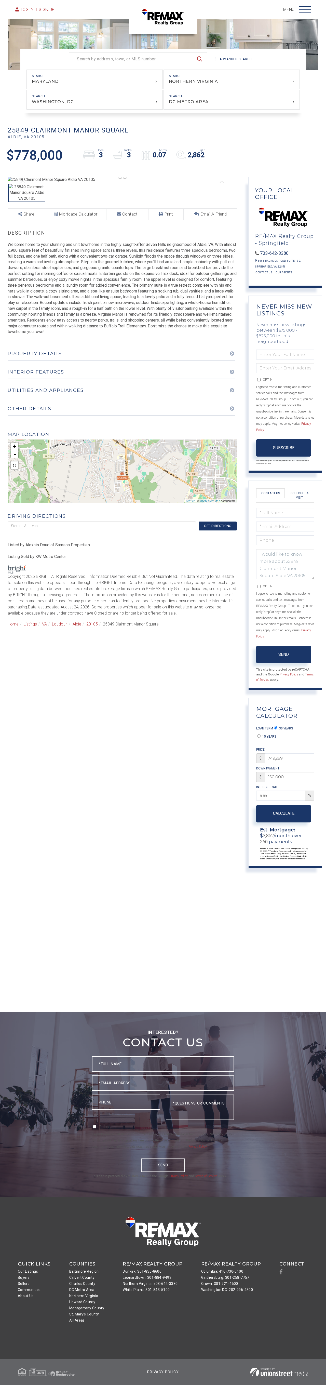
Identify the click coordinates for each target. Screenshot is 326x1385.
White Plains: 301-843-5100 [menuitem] (146, 1290)
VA (44, 624)
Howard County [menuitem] (82, 1302)
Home (13, 624)
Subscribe (283, 447)
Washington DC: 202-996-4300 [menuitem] (227, 1290)
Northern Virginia (193, 81)
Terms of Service (206, 1176)
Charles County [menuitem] (82, 1284)
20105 (92, 624)
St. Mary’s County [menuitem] (84, 1314)
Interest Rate (267, 787)
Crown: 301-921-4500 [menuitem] (219, 1284)
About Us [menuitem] (25, 1296)
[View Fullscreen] (14, 465)
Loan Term (264, 728)
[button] (199, 59)
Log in (27, 9)
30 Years (285, 728)
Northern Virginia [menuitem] (83, 1296)
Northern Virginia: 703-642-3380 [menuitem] (150, 1284)
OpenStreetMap (210, 501)
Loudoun (59, 624)
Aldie (77, 624)
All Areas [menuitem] (77, 1320)
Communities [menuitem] (29, 1290)
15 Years (269, 736)
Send (283, 654)
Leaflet (190, 501)
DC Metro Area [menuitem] (81, 1290)
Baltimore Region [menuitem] (84, 1271)
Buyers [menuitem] (24, 1277)
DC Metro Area (189, 101)
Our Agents (284, 272)
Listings (30, 624)
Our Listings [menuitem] (28, 1271)
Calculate (283, 813)
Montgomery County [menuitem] (86, 1308)
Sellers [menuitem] (24, 1284)
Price (260, 749)
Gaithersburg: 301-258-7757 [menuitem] (225, 1277)
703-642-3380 (274, 253)
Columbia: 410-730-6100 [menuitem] (222, 1271)
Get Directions (218, 526)
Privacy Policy (289, 674)
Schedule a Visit (299, 495)
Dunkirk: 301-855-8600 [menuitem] (142, 1271)
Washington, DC (53, 101)
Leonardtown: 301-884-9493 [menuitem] (147, 1277)
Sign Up (47, 9)
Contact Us (264, 272)
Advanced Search (236, 59)
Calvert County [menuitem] (81, 1277)
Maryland (45, 81)
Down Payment (267, 768)
